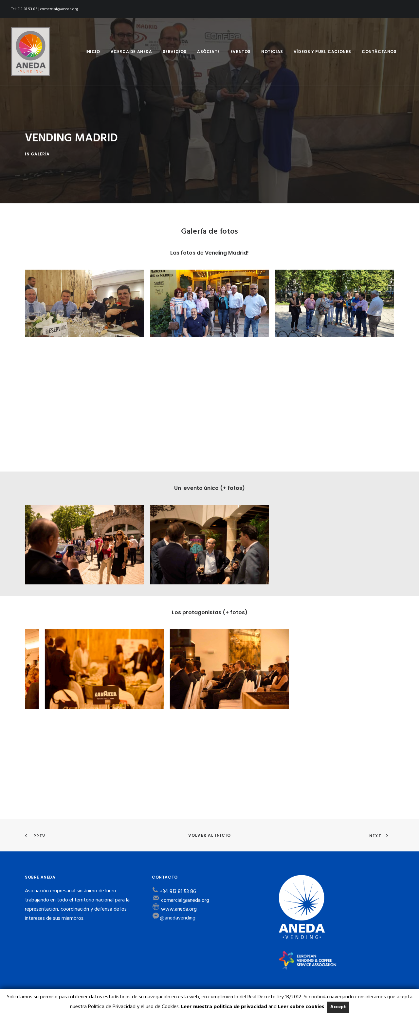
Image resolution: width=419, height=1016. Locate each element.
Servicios (175, 51)
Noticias (272, 51)
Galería (40, 154)
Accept (338, 1007)
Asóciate (208, 51)
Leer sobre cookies (301, 1007)
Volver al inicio (209, 835)
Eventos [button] (240, 51)
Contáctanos (379, 51)
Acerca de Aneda (131, 51)
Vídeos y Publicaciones (322, 51)
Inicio (92, 51)
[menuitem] (93, 51)
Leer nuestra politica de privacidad (224, 1007)
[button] (84, 303)
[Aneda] (30, 51)
